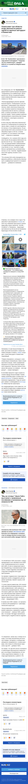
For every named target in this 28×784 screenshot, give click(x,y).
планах (20, 221)
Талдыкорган (11, 418)
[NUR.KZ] (14, 9)
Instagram (15, 479)
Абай (17, 418)
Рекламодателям (14, 773)
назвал (19, 352)
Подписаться (14, 402)
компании (4, 66)
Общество (4, 18)
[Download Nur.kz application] (14, 3)
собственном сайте (19, 531)
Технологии (4, 487)
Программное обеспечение (15, 487)
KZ (23, 9)
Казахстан (4, 418)
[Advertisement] (14, 78)
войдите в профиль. (9, 446)
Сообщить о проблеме (14, 769)
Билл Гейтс (4, 682)
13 (3, 694)
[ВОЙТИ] (25, 9)
